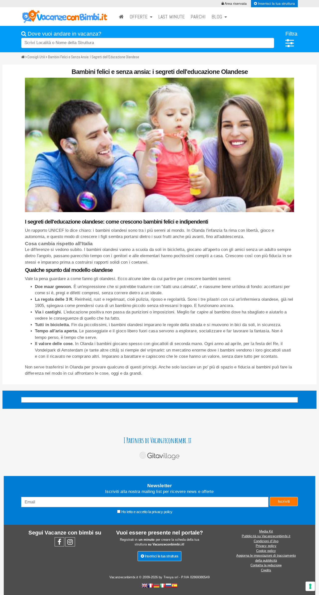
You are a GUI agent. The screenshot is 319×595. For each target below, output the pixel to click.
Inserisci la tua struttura (276, 3)
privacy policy (162, 512)
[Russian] (168, 586)
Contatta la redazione (266, 565)
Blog (218, 16)
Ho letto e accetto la (146, 512)
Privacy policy (266, 546)
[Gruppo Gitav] (159, 454)
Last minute (171, 16)
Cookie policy (266, 551)
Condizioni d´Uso (266, 541)
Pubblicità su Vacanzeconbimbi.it (266, 536)
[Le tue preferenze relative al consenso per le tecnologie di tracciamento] (310, 586)
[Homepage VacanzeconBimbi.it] (64, 16)
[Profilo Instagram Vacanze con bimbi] (70, 543)
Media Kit (266, 531)
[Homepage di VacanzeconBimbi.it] (121, 16)
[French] (151, 586)
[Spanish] (174, 586)
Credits (266, 570)
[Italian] (162, 586)
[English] (145, 586)
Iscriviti (284, 501)
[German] (157, 586)
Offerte (140, 16)
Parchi (198, 16)
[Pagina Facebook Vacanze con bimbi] (59, 543)
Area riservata (235, 3)
